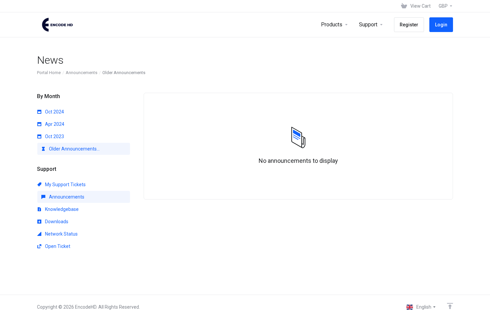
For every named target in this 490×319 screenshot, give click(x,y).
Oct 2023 (54, 136)
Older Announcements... (74, 148)
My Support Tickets (65, 184)
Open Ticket (57, 246)
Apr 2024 (54, 124)
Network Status (61, 234)
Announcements (81, 72)
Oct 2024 (54, 111)
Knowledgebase (61, 209)
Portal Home (49, 72)
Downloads (56, 221)
